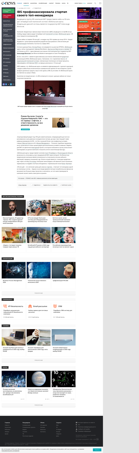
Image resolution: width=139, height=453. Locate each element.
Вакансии (43, 429)
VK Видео (58, 429)
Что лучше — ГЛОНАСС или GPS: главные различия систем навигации (37, 178)
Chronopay (32, 161)
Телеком (5, 65)
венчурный (35, 147)
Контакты (43, 431)
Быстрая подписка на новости (86, 422)
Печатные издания (28, 436)
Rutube (58, 431)
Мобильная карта (64, 34)
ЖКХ (46, 108)
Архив (6, 434)
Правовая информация (84, 431)
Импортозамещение (8, 48)
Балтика (68, 163)
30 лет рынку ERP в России (7, 30)
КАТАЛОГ (89, 3)
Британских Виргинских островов (58, 49)
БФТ (51, 32)
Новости (7, 425)
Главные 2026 (8, 35)
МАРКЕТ (51, 3)
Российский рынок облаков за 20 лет (8, 25)
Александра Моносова (50, 106)
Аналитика (33, 3)
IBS (37, 36)
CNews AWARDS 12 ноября (7, 16)
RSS (79, 424)
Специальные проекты (29, 427)
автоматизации (22, 44)
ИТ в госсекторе (7, 55)
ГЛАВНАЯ (19, 3)
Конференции (26, 425)
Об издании (43, 425)
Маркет (25, 429)
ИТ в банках (6, 58)
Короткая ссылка (66, 185)
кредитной (65, 57)
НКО (36, 63)
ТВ (67, 3)
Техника (25, 431)
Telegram (58, 434)
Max (57, 425)
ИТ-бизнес (6, 72)
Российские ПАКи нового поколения (8, 40)
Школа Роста (6, 21)
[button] (95, 3)
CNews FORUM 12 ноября (7, 10)
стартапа (49, 167)
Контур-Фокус (36, 47)
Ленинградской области (65, 153)
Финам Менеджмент (43, 143)
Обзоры (7, 431)
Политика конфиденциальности (87, 427)
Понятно (97, 450)
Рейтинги (5, 76)
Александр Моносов (23, 53)
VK (57, 427)
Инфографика (7, 80)
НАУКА (63, 3)
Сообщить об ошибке (84, 429)
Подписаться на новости (50, 185)
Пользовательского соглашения (10, 450)
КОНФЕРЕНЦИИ (43, 3)
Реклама (42, 427)
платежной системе (52, 34)
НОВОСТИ (26, 3)
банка (63, 163)
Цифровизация (7, 44)
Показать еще (39, 293)
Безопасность (6, 51)
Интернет (5, 69)
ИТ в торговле (7, 62)
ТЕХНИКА (57, 3)
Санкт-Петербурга (50, 153)
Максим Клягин (27, 143)
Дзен (57, 436)
